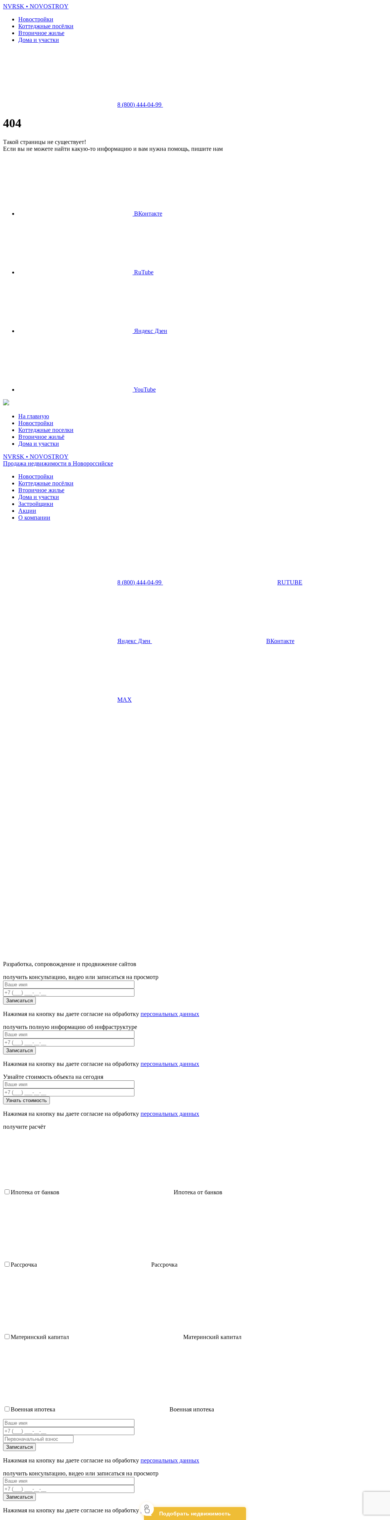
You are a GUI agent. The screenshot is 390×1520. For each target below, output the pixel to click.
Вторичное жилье (41, 33)
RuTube (143, 272)
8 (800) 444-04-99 (140, 104)
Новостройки (35, 19)
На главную (33, 416)
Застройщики (35, 504)
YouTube (144, 389)
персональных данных (170, 1014)
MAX (124, 699)
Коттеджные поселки (46, 430)
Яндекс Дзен (150, 331)
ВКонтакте (147, 213)
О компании (34, 517)
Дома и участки (38, 40)
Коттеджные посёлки (46, 26)
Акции (27, 510)
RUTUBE (289, 582)
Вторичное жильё (41, 437)
